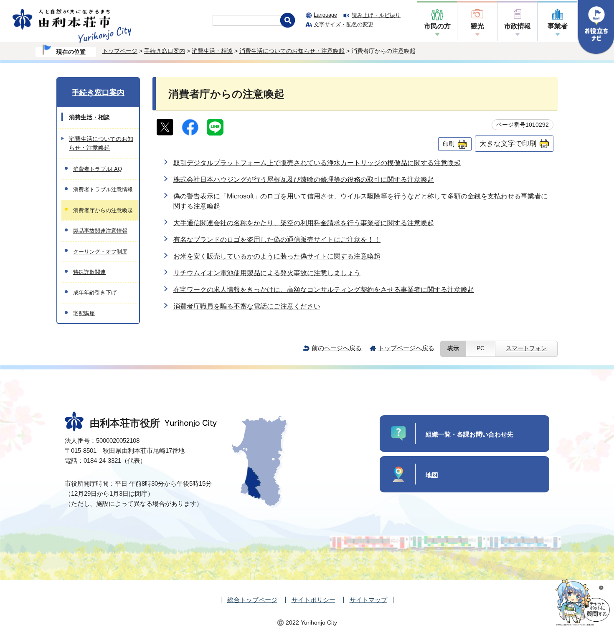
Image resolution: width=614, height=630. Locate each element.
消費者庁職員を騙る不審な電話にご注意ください (246, 306)
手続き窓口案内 (164, 51)
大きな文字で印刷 (508, 143)
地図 (432, 475)
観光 (477, 26)
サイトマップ (368, 599)
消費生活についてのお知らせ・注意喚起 (292, 51)
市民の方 (437, 26)
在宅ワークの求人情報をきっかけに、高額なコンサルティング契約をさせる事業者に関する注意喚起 (323, 289)
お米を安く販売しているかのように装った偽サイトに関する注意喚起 (277, 256)
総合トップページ (252, 599)
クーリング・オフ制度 (100, 251)
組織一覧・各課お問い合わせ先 (469, 434)
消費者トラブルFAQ (97, 169)
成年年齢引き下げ (95, 292)
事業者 (558, 26)
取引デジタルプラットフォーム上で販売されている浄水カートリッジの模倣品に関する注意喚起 (317, 162)
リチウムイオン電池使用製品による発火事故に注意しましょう (266, 272)
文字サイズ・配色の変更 (343, 24)
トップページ (119, 51)
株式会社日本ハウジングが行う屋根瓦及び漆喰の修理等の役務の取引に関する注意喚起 (303, 179)
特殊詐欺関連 (89, 272)
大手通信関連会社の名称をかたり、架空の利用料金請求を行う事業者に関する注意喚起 (303, 222)
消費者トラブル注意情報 (103, 189)
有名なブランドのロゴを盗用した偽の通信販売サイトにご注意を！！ (277, 239)
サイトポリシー (313, 599)
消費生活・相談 (212, 51)
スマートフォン (526, 348)
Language (325, 15)
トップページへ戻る (406, 347)
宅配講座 (84, 313)
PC (481, 348)
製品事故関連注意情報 (100, 231)
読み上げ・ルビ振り (376, 15)
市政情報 (517, 26)
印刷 (448, 144)
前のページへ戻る (337, 347)
